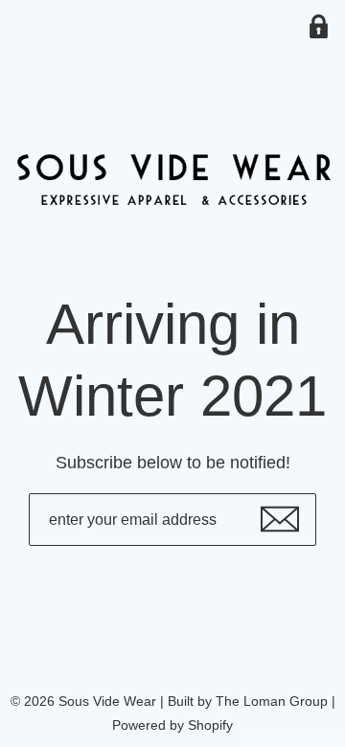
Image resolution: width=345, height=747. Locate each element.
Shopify (210, 725)
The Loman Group (272, 701)
